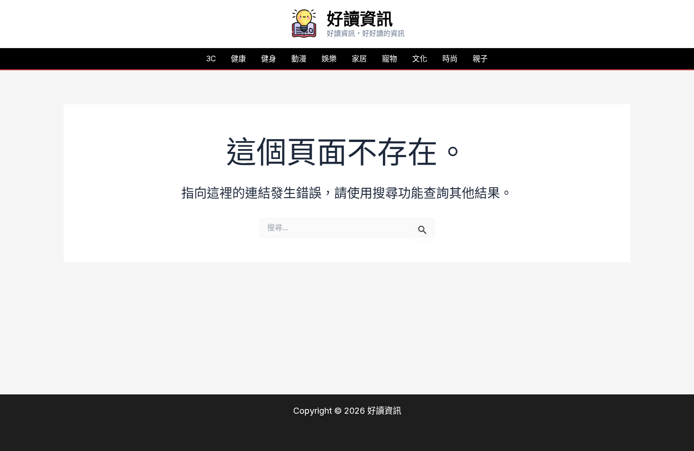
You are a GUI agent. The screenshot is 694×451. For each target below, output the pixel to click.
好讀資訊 (360, 18)
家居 (359, 58)
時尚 (449, 58)
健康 (238, 58)
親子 (480, 58)
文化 (419, 58)
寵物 (389, 58)
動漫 (298, 58)
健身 (268, 58)
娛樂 (329, 58)
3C (211, 58)
